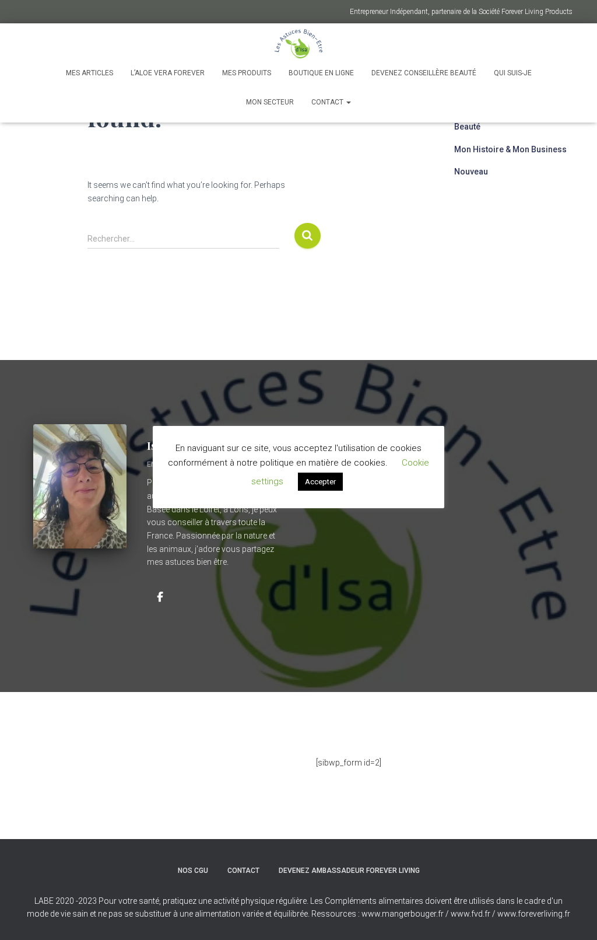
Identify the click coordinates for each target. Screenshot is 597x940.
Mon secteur (270, 102)
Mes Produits (246, 73)
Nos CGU (193, 870)
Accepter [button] (320, 481)
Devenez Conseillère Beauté (423, 73)
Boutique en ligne (321, 73)
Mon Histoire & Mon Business (510, 149)
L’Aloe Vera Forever (168, 73)
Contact (328, 102)
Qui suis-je (513, 73)
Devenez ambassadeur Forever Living (349, 870)
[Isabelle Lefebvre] (160, 596)
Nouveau (471, 171)
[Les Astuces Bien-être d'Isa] (299, 43)
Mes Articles (89, 73)
